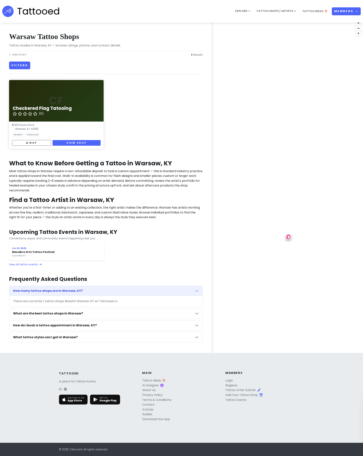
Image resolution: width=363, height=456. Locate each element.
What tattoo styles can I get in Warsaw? (45, 337)
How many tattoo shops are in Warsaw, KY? (48, 291)
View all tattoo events (24, 264)
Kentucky (19, 54)
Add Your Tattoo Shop (241, 395)
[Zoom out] (358, 28)
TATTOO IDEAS (312, 11)
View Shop (77, 142)
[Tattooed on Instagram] (60, 389)
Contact (148, 404)
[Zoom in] (358, 22)
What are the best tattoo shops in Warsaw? (48, 313)
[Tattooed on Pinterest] (65, 389)
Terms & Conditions (156, 400)
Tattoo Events (235, 400)
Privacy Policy (152, 395)
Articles (148, 409)
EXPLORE (241, 11)
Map (33, 142)
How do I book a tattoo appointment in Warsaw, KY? (55, 325)
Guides (147, 414)
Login (229, 380)
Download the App (156, 419)
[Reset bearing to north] (358, 33)
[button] (288, 236)
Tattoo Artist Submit (240, 390)
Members (344, 11)
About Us (149, 390)
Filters (20, 65)
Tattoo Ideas (151, 380)
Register (231, 385)
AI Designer (150, 385)
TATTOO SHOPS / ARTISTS (274, 11)
